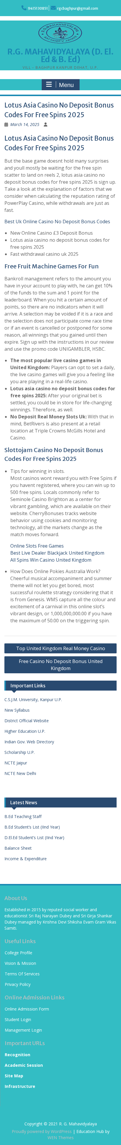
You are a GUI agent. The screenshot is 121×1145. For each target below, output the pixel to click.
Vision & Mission (20, 963)
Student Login (18, 1019)
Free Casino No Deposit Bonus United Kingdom (60, 665)
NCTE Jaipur (15, 763)
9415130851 (38, 8)
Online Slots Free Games (37, 546)
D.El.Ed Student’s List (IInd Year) (34, 837)
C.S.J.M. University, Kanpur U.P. (33, 699)
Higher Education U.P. (24, 731)
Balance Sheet (18, 848)
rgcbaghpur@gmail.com (77, 8)
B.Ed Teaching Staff (22, 816)
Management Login (23, 1030)
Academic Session (24, 1065)
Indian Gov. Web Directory (29, 741)
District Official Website (26, 720)
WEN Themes (61, 1137)
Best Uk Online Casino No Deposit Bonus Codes (57, 221)
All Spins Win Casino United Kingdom (50, 560)
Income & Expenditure (25, 858)
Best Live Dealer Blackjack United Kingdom (57, 553)
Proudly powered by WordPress (42, 1131)
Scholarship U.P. (19, 752)
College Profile (18, 952)
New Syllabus (17, 710)
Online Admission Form (27, 1009)
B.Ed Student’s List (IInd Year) (32, 827)
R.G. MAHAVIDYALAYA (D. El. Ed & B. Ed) (60, 55)
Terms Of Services (22, 974)
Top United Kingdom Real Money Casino (60, 648)
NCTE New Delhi (20, 773)
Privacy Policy (18, 984)
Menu (66, 85)
